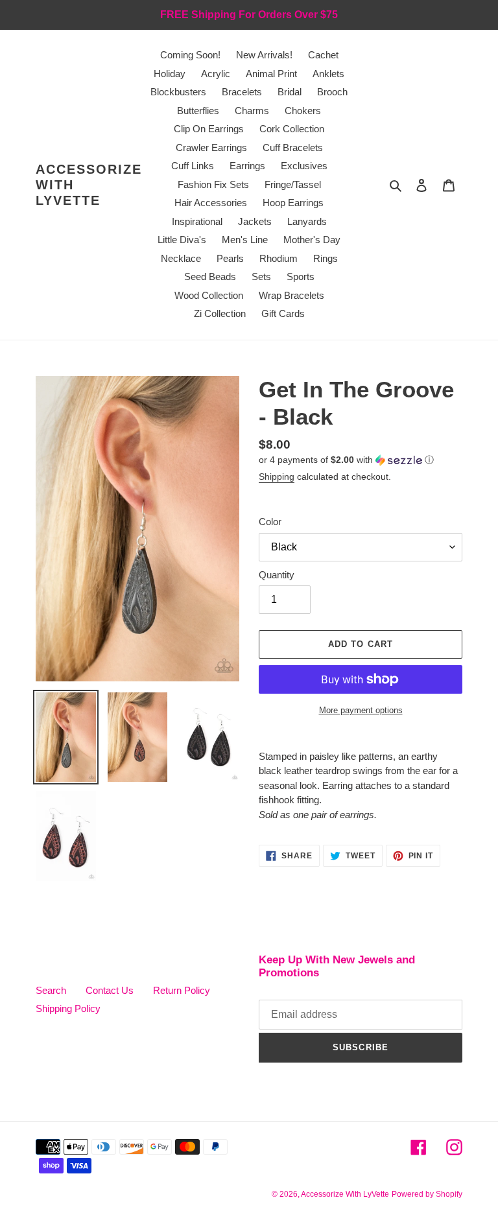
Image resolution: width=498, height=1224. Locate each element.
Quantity (276, 574)
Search (51, 990)
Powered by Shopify (427, 1194)
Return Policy (181, 990)
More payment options (361, 710)
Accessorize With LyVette (89, 184)
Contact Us (110, 990)
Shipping (276, 476)
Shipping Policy (68, 1008)
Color (270, 521)
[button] (346, 460)
